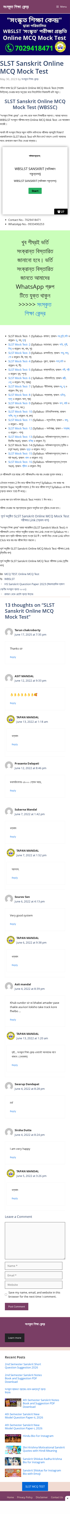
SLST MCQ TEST (35, 1486)
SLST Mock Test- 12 (20, 428)
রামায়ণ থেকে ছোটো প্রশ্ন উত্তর (18, 594)
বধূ (61, 386)
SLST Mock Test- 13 (20, 437)
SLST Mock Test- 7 (19, 386)
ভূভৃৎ (29, 449)
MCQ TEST (10, 574)
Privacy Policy (25, 1497)
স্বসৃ (10, 399)
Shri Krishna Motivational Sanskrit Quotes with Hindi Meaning (44, 1448)
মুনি (62, 336)
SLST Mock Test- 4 (19, 361)
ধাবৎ (27, 457)
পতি (66, 336)
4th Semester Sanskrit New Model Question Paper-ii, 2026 (24, 1415)
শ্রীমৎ (24, 466)
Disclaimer (42, 1497)
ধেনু (10, 382)
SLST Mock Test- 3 (19, 353)
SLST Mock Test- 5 (19, 369)
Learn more (14, 1337)
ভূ (16, 340)
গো (9, 357)
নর (59, 336)
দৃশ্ (23, 340)
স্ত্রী (64, 378)
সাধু (62, 353)
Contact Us (57, 1497)
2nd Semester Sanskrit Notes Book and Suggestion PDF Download (23, 1378)
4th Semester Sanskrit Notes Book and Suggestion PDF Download (41, 1403)
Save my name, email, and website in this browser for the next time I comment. (34, 1295)
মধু (15, 416)
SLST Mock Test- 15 (20, 453)
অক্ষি (10, 416)
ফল (61, 403)
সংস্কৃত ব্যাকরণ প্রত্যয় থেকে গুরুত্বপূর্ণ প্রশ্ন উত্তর (25, 1390)
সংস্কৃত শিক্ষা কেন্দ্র (16, 6)
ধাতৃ (66, 420)
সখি (61, 344)
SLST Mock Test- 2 (19, 344)
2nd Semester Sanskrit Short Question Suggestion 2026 (23, 1365)
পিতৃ (10, 348)
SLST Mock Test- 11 (20, 420)
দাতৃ (66, 353)
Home (10, 1497)
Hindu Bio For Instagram (38, 1436)
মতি (61, 361)
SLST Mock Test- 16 (20, 462)
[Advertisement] (35, 1507)
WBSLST (9, 579)
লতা (57, 361)
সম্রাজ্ (66, 428)
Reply (13, 657)
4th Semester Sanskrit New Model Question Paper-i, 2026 (23, 1426)
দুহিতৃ (62, 395)
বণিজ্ (30, 441)
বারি (65, 403)
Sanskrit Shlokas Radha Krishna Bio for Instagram (42, 1460)
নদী (63, 369)
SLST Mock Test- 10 (20, 411)
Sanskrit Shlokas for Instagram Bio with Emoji (42, 1472)
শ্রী (68, 369)
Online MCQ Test (28, 574)
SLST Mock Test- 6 (19, 378)
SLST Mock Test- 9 (19, 403)
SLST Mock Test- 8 (19, 395)
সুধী (65, 344)
